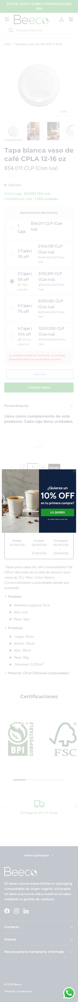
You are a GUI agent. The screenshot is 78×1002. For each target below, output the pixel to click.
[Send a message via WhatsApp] (69, 993)
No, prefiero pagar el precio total (57, 519)
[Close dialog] (74, 471)
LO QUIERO (57, 512)
